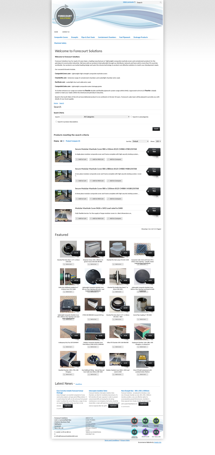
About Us (89, 418)
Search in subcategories (140, 117)
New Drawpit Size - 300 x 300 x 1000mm (135, 391)
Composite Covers (61, 37)
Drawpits (74, 37)
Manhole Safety (60, 43)
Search (61, 103)
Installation (90, 424)
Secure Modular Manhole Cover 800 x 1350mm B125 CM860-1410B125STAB (107, 189)
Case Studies (90, 420)
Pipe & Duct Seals (88, 37)
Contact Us (65, 32)
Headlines (78, 384)
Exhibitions (90, 426)
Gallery (88, 422)
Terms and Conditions (112, 440)
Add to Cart (82, 159)
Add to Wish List (98, 159)
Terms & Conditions (93, 432)
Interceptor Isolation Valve (98, 391)
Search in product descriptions (68, 122)
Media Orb (157, 442)
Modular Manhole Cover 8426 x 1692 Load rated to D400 (99, 208)
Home (56, 32)
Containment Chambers (107, 37)
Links (88, 430)
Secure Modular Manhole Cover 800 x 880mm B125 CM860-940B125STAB (106, 169)
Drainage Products (141, 37)
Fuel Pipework (124, 37)
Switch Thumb (62, 141)
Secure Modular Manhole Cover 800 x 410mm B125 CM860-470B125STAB (106, 149)
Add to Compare (115, 159)
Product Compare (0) (73, 141)
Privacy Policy (91, 428)
